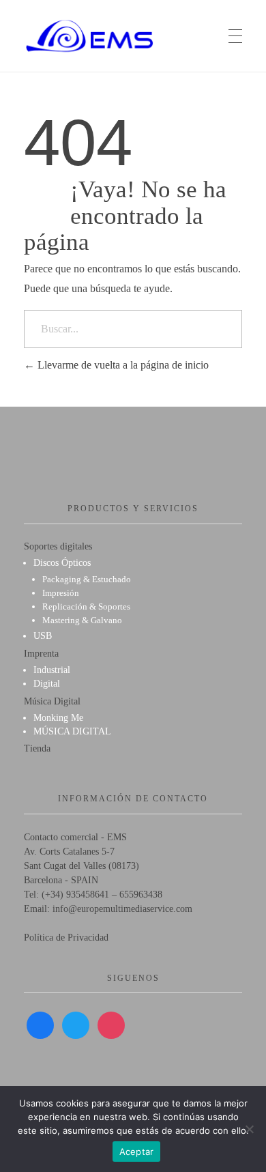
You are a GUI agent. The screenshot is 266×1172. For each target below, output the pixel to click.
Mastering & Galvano (82, 620)
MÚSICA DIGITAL (72, 731)
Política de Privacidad (66, 937)
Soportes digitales (58, 546)
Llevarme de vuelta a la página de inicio (122, 365)
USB (42, 636)
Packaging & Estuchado (86, 579)
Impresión (60, 593)
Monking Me (58, 718)
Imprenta (41, 653)
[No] (249, 1129)
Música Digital (52, 701)
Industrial (51, 670)
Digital (46, 683)
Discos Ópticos (62, 563)
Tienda (37, 748)
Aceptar (136, 1151)
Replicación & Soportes (86, 606)
